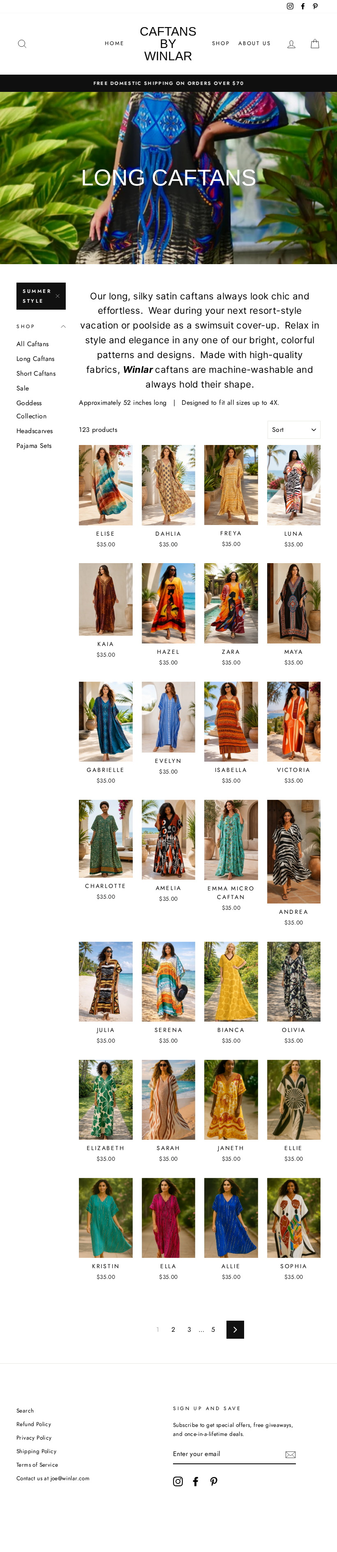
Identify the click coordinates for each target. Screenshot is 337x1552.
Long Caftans (35, 358)
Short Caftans (35, 373)
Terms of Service (37, 1465)
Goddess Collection (31, 409)
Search (25, 1410)
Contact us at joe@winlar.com (53, 1478)
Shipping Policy (36, 1451)
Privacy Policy (34, 1437)
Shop (221, 43)
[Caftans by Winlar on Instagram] (178, 1481)
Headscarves (34, 431)
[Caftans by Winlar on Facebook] (196, 1481)
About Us (254, 43)
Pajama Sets (33, 445)
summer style (37, 296)
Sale (22, 388)
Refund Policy (33, 1424)
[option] (168, 83)
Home (114, 43)
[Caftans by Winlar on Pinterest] (214, 1481)
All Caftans (32, 344)
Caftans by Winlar (168, 44)
